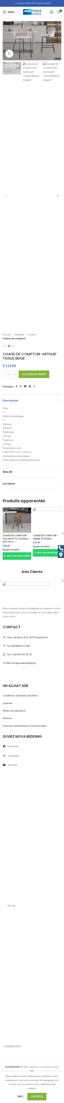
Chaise (32, 334)
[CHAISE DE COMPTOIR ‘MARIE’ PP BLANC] (47, 520)
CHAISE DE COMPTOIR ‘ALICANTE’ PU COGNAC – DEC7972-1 (17, 538)
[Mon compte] (51, 12)
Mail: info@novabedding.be (21, 662)
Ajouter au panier (34, 374)
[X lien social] (20, 386)
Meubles (19, 334)
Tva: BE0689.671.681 (18, 645)
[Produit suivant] (13, 346)
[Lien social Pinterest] (30, 386)
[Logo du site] (32, 11)
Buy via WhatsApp (18, 555)
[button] (6, 40)
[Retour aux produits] (9, 346)
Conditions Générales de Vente (20, 695)
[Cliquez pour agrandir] (9, 54)
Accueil (7, 334)
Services (7, 718)
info (21, 1096)
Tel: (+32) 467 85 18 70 (19, 654)
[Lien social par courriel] (25, 386)
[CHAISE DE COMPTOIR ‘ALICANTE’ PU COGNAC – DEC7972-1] (17, 520)
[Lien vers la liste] (32, 746)
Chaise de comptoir (14, 338)
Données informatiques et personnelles (25, 725)
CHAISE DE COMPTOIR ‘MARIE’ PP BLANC (45, 537)
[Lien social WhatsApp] (34, 386)
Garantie (7, 703)
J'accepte (37, 1096)
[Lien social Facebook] (16, 386)
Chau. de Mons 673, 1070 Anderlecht (27, 637)
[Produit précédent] (5, 346)
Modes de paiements (14, 710)
